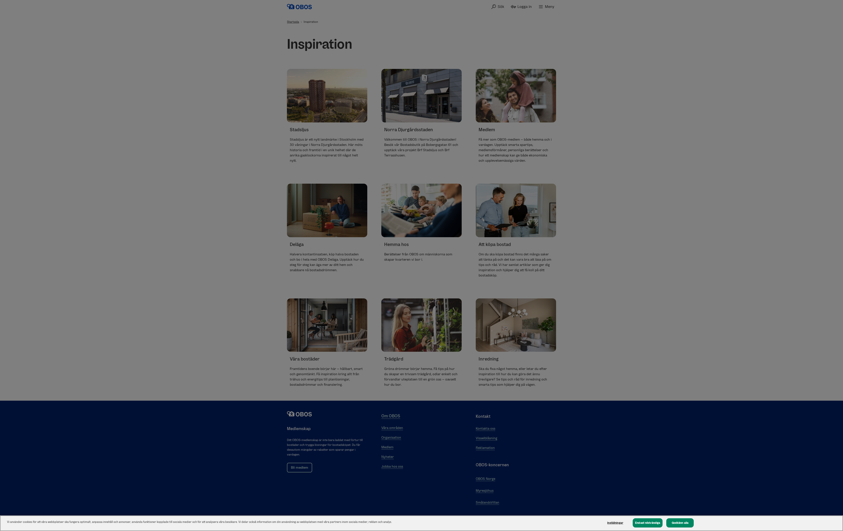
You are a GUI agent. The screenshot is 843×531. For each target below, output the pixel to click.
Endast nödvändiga (647, 522)
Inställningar (615, 522)
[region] (421, 523)
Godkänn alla (680, 522)
